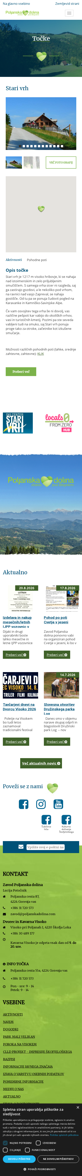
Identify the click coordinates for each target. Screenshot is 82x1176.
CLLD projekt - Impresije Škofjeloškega (37, 1052)
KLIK (40, 353)
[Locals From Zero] (20, 422)
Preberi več (14, 655)
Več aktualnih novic (39, 763)
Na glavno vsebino (16, 3)
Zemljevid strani (67, 3)
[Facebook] (25, 805)
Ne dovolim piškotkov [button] (58, 1159)
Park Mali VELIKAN (19, 1037)
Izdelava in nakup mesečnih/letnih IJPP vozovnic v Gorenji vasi (17, 624)
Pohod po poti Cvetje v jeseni (56, 619)
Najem (8, 1022)
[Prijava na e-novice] (21, 847)
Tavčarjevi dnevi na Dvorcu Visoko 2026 (19, 706)
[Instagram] (42, 805)
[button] (41, 212)
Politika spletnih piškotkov (64, 1135)
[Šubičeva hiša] (46, 822)
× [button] (77, 1107)
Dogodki (10, 1029)
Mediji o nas (13, 1089)
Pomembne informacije (23, 1082)
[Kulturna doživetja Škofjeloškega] (66, 822)
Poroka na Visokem (20, 1044)
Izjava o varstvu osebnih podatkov (33, 1074)
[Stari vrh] (41, 123)
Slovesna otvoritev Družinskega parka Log (59, 709)
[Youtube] (58, 805)
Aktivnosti (13, 1014)
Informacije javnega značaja (28, 1066)
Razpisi (9, 1059)
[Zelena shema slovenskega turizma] (64, 422)
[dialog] (41, 1139)
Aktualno (11, 1096)
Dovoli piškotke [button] (19, 1159)
